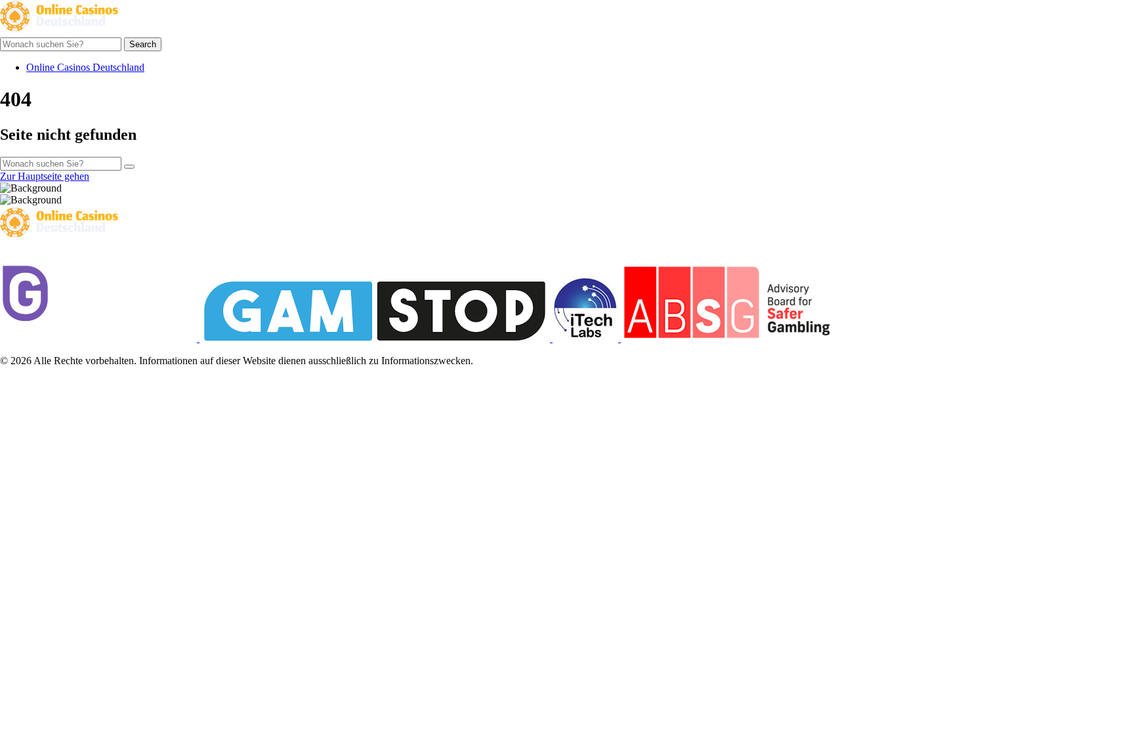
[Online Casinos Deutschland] (59, 31)
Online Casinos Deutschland (85, 67)
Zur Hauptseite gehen (44, 176)
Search (142, 44)
